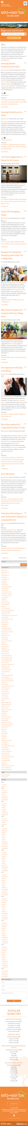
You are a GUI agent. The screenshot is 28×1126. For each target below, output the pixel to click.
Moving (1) (3, 713)
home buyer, (7, 441)
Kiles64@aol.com (22, 1109)
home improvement (18, 463)
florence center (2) (5, 635)
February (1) (4, 792)
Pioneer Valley (5, 82)
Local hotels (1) (4, 697)
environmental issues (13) (7, 619)
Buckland (13, 1069)
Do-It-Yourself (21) (5, 608)
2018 (2, 850)
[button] (25, 34)
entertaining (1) (4, 617)
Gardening (4, 548)
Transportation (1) (5, 758)
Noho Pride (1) (4, 720)
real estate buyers (8, 396)
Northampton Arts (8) (6, 722)
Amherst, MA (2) (5, 575)
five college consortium (17, 299)
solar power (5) (4, 747)
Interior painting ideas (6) (7, 678)
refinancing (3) (4, 733)
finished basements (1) (6, 630)
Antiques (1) (4, 577)
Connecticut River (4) (6, 592)
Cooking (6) (4, 599)
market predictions (21, 146)
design (3, 466)
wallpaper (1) (4, 764)
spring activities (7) (5, 749)
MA (10, 100)
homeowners (10, 461)
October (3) (4, 915)
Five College (22, 184)
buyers (8, 86)
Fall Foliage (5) (4, 624)
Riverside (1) (4, 736)
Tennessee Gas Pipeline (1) (7, 756)
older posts (5, 558)
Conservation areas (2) (6, 593)
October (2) (4, 844)
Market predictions (6, 140)
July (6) (3, 933)
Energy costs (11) (5, 613)
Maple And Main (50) (6, 702)
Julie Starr (5, 70)
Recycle (3, 244)
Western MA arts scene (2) (7, 765)
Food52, (17, 443)
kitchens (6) (4, 682)
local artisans (16, 201)
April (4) (3, 904)
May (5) (3, 930)
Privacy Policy (14, 1112)
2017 (2, 872)
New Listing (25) (5, 718)
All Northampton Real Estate (13, 1021)
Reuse (13, 244)
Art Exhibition (5, 199)
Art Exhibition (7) (5, 579)
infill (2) (3, 673)
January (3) (4, 852)
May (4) (3, 954)
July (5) (3, 958)
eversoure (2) (4, 620)
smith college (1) (5, 744)
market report (18, 102)
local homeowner (12, 530)
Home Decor (19, 457)
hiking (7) (3, 642)
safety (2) (3, 738)
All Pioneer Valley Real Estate (13, 1050)
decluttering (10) (5, 604)
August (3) (4, 887)
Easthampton (13, 1051)
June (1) (3, 809)
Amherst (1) (4, 573)
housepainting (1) (5, 668)
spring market (5, 95)
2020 (2, 816)
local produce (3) (5, 698)
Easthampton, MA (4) (6, 611)
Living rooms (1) (4, 689)
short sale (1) (4, 742)
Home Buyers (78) (5, 649)
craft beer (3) (4, 601)
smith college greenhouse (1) (7, 745)
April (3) (3, 880)
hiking (22, 357)
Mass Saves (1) (4, 707)
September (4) (5, 961)
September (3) (5, 889)
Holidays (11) (4, 648)
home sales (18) (4, 662)
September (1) (5, 813)
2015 (2, 920)
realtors (3, 86)
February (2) (4, 820)
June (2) (3, 837)
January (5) (4, 947)
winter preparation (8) (6, 769)
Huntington (13, 1080)
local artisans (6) (5, 691)
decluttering (4, 503)
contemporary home (6, 463)
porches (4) (3, 727)
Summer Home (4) (5, 753)
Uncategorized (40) (5, 760)
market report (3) (5, 706)
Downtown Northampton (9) (7, 610)
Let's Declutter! (8, 474)
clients (5, 121)
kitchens (3, 461)
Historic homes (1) (5, 646)
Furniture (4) (4, 637)
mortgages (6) (4, 711)
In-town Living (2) (5, 671)
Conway (13, 1075)
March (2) (4, 878)
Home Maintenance (13, 499)
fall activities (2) (4, 622)
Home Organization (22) (6, 659)
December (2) (5, 799)
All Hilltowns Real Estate (13, 1065)
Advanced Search (13, 38)
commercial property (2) (6, 586)
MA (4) (2, 700)
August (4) (4, 959)
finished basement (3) (6, 628)
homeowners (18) (5, 666)
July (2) (3, 863)
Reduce (8, 244)
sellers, (14, 86)
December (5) (5, 918)
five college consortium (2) (7, 631)
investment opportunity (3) (7, 680)
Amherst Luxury (13, 1038)
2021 (2, 801)
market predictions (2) (6, 704)
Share (25, 63)
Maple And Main (16, 100)
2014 (2, 944)
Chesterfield (13, 1073)
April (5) (3, 952)
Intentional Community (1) (7, 675)
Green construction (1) (6, 640)
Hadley (13, 1053)
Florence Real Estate (13, 1031)
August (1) (4, 796)
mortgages (4, 146)
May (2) (3, 906)
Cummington (13, 1077)
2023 (2, 782)
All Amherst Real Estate (13, 1036)
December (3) (5, 976)
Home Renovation (6, 459)
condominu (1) (4, 590)
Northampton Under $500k (13, 1029)
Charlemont (13, 1071)
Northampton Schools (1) (7, 724)
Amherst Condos (13, 1042)
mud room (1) (4, 715)
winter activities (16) (6, 767)
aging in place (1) (5, 572)
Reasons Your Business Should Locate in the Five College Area (12, 255)
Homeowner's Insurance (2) (7, 664)
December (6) (5, 967)
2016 (2, 896)
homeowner (15, 447)
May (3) (3, 835)
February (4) (4, 948)
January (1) (4, 784)
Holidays (12, 242)
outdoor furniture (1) (6, 726)
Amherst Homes (13, 1040)
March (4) (4, 856)
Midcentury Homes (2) (6, 709)
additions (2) (4, 570)
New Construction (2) (6, 716)
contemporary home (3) (6, 595)
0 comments (4, 107)
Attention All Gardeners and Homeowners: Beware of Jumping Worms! (13, 516)
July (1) (3, 839)
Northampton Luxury (13, 1023)
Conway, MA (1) (4, 597)
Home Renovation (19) (6, 660)
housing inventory (13, 104)
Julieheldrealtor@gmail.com (6, 6)
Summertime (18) (5, 754)
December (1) (5, 848)
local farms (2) (4, 695)
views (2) (3, 762)
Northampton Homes (13, 1025)
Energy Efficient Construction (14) (9, 615)
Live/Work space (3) (5, 687)
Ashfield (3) (4, 581)
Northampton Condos (13, 1027)
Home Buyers (5, 100)
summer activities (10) (6, 751)
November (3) (5, 870)
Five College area (17, 289)
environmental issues (21, 244)
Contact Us (14, 1103)
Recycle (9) (3, 729)
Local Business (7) (5, 693)
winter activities (15, 357)
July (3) (3, 909)
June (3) (3, 861)
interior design (18, 461)
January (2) (4, 819)
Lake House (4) (4, 684)
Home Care (12, 457)
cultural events (8, 201)
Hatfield (13, 1055)
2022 (2, 788)
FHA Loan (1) (4, 626)
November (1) (5, 798)
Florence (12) (4, 633)
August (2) (4, 841)
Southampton (13, 1057)
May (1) (3, 794)
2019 (2, 826)
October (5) (4, 939)
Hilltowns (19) (4, 644)
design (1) (3, 606)
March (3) (4, 926)
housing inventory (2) (6, 669)
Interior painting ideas (18, 459)
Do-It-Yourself (5, 242)
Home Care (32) (4, 651)
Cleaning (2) (4, 582)
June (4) (3, 956)
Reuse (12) (3, 735)
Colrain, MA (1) (4, 584)
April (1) (3, 786)
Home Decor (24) (5, 653)
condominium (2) (5, 588)
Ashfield (13, 1067)
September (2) (5, 867)
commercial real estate (17, 282)
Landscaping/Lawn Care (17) (7, 686)
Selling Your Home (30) (6, 740)
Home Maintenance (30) (6, 657)
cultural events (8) (5, 602)
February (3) (4, 900)
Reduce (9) (3, 731)
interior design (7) (5, 677)
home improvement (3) (6, 655)
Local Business (5, 302)
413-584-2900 (5, 5)
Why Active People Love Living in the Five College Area (12, 313)
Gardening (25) (4, 639)
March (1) (4, 805)
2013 (2, 968)
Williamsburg (13, 1059)
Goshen (13, 1078)
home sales (11, 102)
